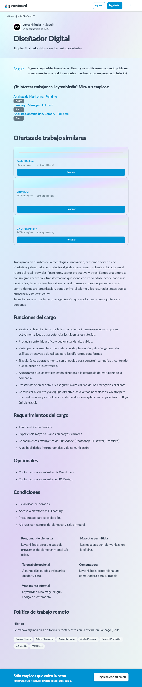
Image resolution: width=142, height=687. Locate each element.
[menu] (130, 6)
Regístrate (114, 5)
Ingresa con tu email (112, 677)
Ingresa (98, 5)
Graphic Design (23, 639)
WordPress (37, 646)
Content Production (111, 639)
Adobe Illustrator (67, 639)
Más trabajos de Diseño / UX (21, 16)
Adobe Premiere (88, 639)
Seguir (49, 24)
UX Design (21, 646)
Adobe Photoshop (44, 639)
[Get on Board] (16, 6)
